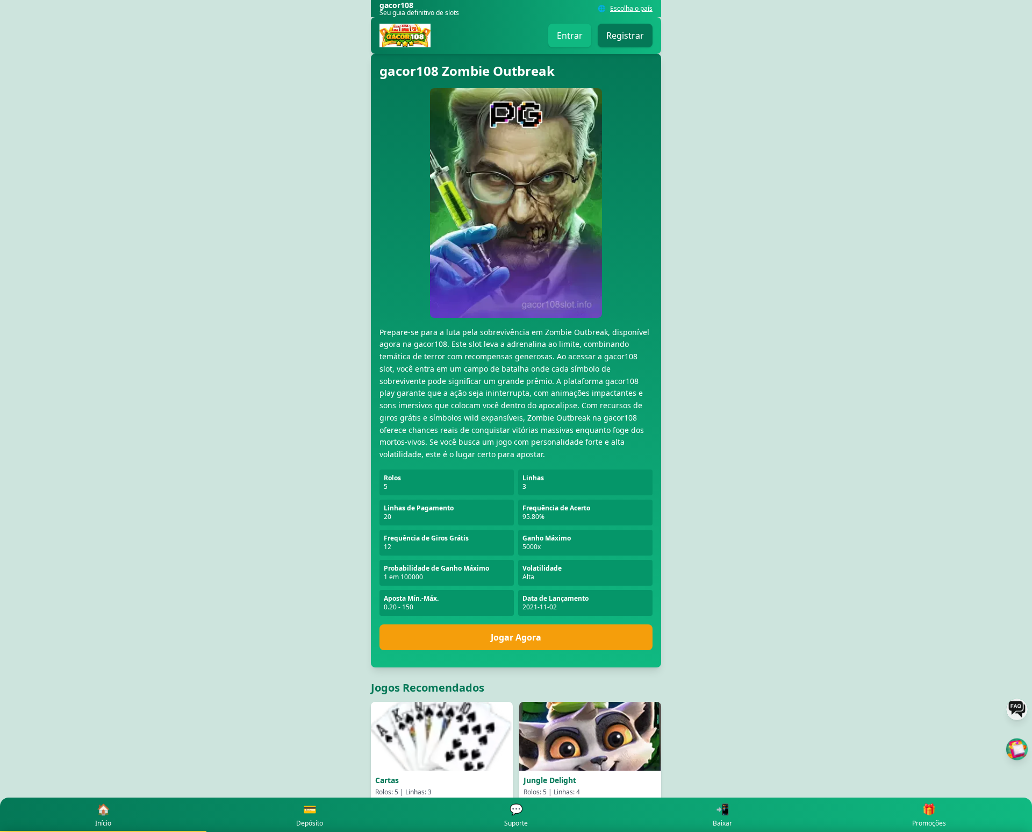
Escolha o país (631, 8)
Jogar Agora (516, 637)
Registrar (625, 35)
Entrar (570, 35)
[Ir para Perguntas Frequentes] (1017, 709)
